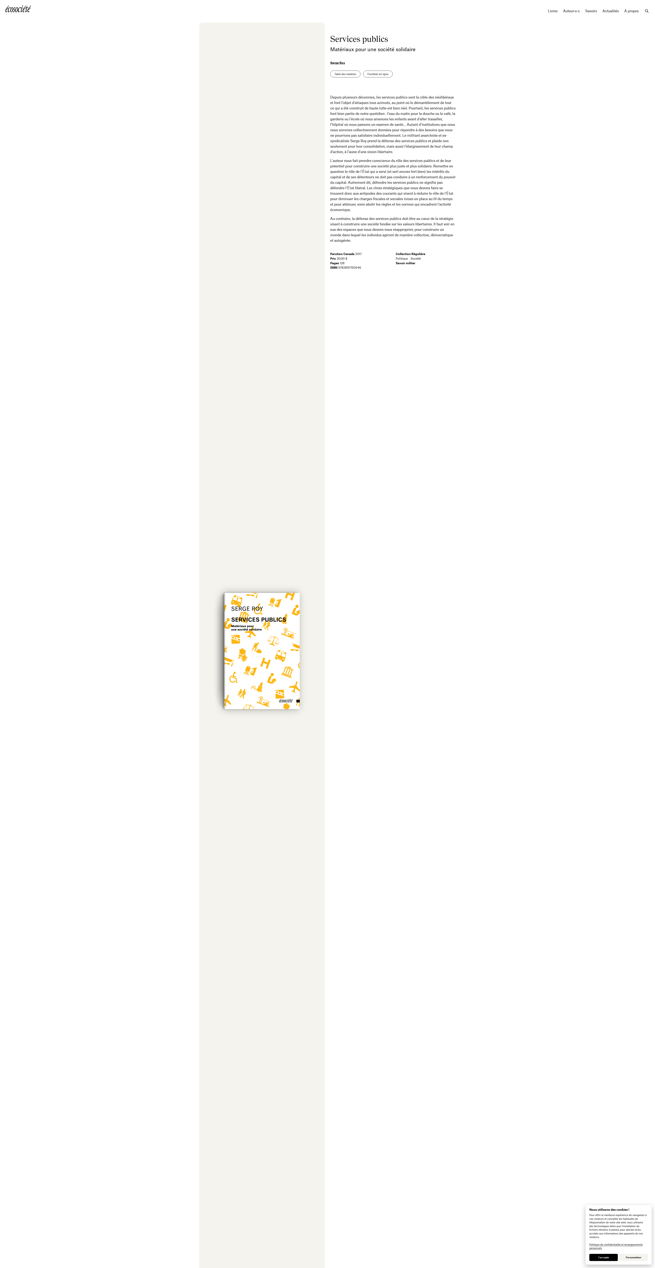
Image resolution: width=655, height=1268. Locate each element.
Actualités (610, 11)
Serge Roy (337, 62)
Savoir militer (405, 263)
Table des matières (345, 74)
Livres (553, 11)
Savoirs (591, 11)
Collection (410, 254)
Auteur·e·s (571, 11)
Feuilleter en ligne (377, 74)
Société (416, 258)
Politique (402, 258)
